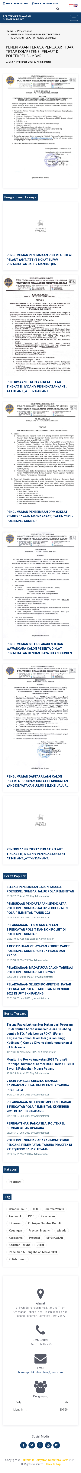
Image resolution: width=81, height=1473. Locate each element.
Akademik (15, 1216)
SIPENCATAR (54, 1237)
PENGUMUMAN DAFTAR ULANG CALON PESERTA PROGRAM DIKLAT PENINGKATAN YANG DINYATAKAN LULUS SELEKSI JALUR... (38, 781)
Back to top (53, 1464)
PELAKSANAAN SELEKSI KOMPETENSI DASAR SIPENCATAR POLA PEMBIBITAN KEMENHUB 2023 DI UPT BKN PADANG (39, 989)
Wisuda (61, 1230)
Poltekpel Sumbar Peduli (44, 1223)
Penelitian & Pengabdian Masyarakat (33, 1252)
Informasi (15, 1181)
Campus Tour (18, 1209)
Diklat (40, 1245)
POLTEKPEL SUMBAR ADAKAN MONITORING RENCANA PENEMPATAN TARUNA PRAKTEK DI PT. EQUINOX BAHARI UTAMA (39, 1144)
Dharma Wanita (54, 1209)
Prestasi (34, 1237)
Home (9, 31)
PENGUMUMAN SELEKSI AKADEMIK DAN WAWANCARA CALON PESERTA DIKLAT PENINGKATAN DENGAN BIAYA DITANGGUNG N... (40, 648)
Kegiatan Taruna (19, 1245)
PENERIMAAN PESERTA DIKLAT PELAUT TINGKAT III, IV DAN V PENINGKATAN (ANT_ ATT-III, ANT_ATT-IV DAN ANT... (37, 386)
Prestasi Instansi (39, 1230)
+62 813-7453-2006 (46, 3)
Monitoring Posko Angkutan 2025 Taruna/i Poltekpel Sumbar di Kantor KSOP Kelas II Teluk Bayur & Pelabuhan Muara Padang (40, 1064)
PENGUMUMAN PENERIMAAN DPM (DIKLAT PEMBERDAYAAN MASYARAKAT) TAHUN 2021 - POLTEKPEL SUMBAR (40, 516)
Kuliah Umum (17, 1259)
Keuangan (15, 1230)
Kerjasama (16, 1237)
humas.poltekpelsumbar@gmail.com (40, 1372)
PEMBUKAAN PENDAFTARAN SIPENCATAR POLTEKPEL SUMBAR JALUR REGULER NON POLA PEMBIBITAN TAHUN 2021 (37, 908)
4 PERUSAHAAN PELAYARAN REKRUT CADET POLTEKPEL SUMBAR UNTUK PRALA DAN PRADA (38, 951)
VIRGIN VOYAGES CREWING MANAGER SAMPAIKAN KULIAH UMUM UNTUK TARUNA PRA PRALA (38, 1085)
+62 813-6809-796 (17, 3)
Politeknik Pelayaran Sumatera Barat (44, 1460)
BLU (35, 1209)
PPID (31, 1216)
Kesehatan (48, 1216)
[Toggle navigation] (74, 18)
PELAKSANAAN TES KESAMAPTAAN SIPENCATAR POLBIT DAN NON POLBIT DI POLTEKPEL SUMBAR (36, 929)
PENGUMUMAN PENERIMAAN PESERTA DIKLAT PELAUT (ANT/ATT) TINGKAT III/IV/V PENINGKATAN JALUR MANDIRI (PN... (40, 259)
